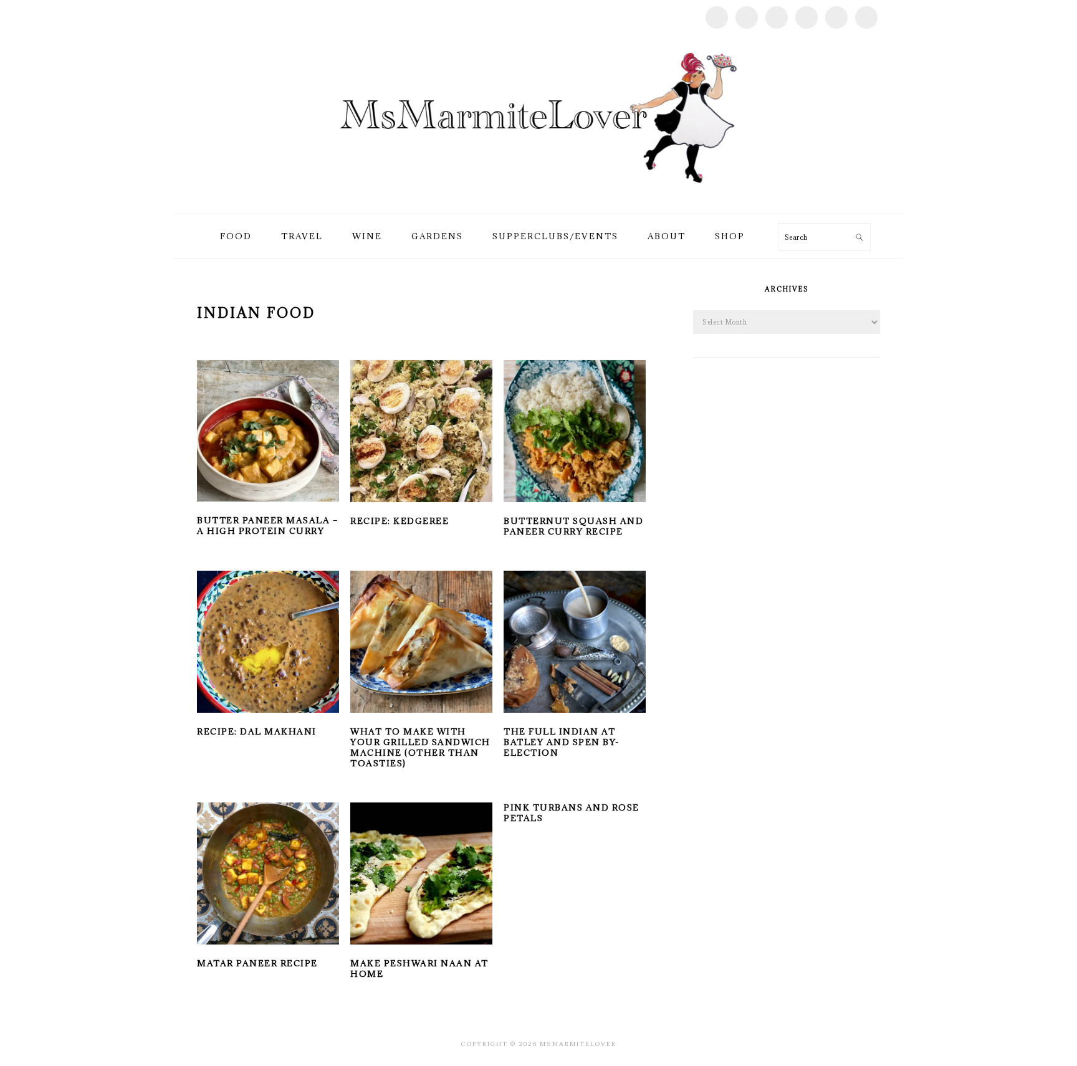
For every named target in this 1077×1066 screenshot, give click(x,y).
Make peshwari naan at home (419, 968)
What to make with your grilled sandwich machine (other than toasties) (420, 747)
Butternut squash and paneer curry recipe (573, 526)
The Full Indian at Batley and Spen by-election (562, 742)
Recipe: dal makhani (257, 731)
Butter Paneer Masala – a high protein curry (267, 525)
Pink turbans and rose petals (571, 813)
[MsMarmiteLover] (538, 199)
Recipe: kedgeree (399, 520)
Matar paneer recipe (257, 963)
